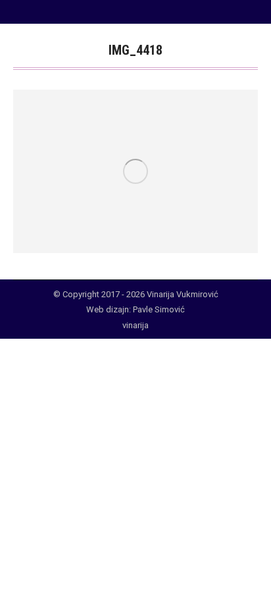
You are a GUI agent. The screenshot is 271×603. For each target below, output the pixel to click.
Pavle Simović (159, 309)
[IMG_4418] (135, 171)
